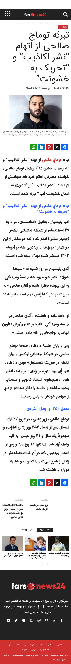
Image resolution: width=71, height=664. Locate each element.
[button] (63, 14)
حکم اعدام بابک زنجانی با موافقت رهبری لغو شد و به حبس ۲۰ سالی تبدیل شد (37, 555)
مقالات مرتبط (45, 530)
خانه (68, 23)
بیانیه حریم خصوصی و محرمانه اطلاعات (25, 655)
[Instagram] (54, 621)
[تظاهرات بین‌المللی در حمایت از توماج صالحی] (58, 543)
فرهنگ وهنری (44, 649)
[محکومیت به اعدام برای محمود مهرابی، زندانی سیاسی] (12, 543)
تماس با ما (45, 655)
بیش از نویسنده (27, 530)
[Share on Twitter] (57, 147)
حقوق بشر (60, 23)
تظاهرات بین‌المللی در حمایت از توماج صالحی (59, 554)
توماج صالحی (52, 160)
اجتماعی (50, 644)
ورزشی (33, 649)
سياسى (59, 644)
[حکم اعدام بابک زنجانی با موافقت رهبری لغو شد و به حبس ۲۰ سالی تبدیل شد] (35, 543)
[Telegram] (24, 621)
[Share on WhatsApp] (33, 147)
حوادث (18, 644)
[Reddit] (39, 621)
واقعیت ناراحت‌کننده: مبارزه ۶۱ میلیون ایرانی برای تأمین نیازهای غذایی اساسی (12, 511)
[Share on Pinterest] (49, 147)
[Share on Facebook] (64, 147)
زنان (10, 644)
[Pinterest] (46, 621)
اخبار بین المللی (30, 644)
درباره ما (6, 655)
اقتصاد (41, 644)
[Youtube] (8, 621)
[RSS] (31, 621)
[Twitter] (16, 621)
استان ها (24, 649)
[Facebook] (62, 621)
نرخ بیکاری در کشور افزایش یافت (39, 507)
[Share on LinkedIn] (41, 147)
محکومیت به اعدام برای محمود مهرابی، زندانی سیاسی (13, 554)
